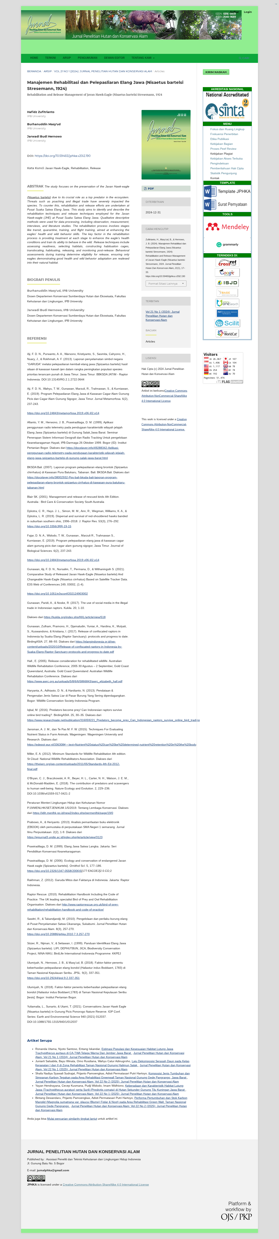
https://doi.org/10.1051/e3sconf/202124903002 (57, 593)
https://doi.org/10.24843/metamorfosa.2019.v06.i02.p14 (63, 413)
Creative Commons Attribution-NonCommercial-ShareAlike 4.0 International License (164, 395)
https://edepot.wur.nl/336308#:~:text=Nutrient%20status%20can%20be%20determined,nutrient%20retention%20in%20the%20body (111, 744)
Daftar (234, 11)
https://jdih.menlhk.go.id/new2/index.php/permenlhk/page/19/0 (73, 813)
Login (248, 11)
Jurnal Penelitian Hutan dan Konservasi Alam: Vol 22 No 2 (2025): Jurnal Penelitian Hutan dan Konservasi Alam (107, 1081)
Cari (245, 58)
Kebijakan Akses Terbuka (226, 158)
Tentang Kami (142, 57)
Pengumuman (87, 57)
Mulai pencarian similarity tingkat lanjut (72, 1118)
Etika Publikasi (219, 139)
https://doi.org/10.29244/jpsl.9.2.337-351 (53, 978)
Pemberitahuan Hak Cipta (227, 168)
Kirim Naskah (216, 72)
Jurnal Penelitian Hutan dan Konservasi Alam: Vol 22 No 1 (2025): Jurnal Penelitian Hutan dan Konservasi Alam (107, 1093)
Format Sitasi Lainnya (162, 283)
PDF (150, 188)
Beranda (34, 71)
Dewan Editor (114, 57)
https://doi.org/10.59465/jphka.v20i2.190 (62, 156)
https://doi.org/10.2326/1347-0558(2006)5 (54, 870)
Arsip (67, 57)
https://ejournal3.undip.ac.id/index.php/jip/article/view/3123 (65, 837)
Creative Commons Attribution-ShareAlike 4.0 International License (106, 1184)
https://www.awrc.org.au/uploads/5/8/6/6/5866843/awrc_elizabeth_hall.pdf (74, 681)
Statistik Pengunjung (223, 173)
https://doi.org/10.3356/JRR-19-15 (49, 526)
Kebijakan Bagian (221, 143)
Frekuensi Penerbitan (224, 134)
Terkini (50, 57)
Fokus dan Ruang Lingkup (227, 129)
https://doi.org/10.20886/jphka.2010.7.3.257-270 (58, 934)
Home (34, 57)
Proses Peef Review (223, 148)
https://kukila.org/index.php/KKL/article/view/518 (75, 617)
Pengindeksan (219, 163)
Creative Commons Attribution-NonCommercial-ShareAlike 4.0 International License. (164, 424)
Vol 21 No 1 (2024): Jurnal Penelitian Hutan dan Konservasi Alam (103, 71)
